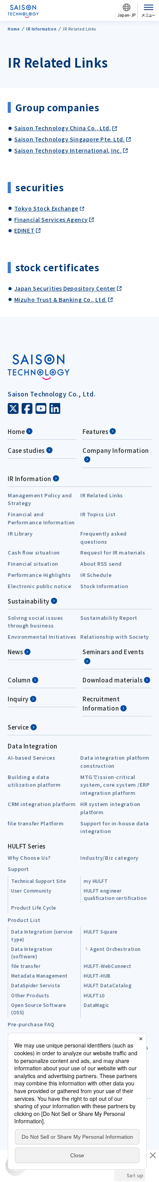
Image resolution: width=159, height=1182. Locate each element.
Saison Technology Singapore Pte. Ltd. (69, 139)
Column (19, 680)
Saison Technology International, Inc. (68, 150)
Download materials (112, 680)
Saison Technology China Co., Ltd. (62, 128)
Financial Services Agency (51, 219)
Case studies (26, 450)
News (15, 652)
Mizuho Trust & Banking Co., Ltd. (60, 299)
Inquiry (18, 699)
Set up (135, 1175)
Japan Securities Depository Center (65, 288)
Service (18, 727)
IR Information (29, 479)
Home (16, 431)
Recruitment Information (101, 703)
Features (95, 431)
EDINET (24, 230)
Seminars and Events (113, 652)
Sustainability (28, 601)
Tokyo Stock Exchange (46, 208)
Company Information (116, 450)
